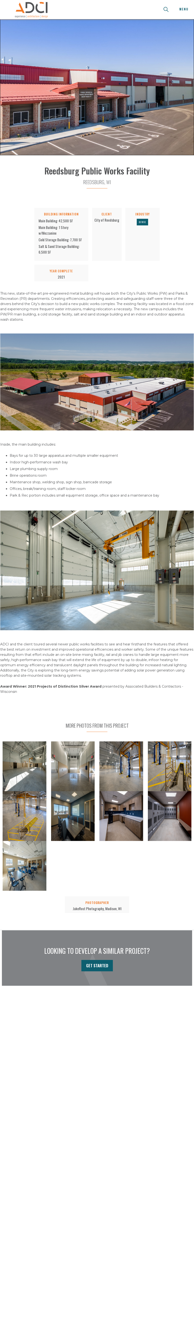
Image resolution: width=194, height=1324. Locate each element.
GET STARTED (97, 965)
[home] (31, 9)
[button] (183, 9)
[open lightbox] (24, 766)
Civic (142, 222)
